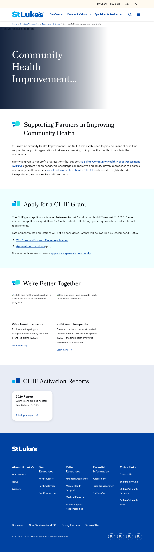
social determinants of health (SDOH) (70, 170)
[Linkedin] (120, 536)
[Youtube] (129, 536)
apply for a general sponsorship (71, 253)
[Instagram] (138, 536)
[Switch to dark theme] (136, 4)
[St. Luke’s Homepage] (25, 448)
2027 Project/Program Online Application (42, 240)
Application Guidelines (30, 246)
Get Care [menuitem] (55, 14)
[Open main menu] (138, 14)
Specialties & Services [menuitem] (107, 14)
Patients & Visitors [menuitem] (77, 14)
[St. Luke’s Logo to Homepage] (28, 14)
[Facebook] (111, 536)
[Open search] (130, 14)
